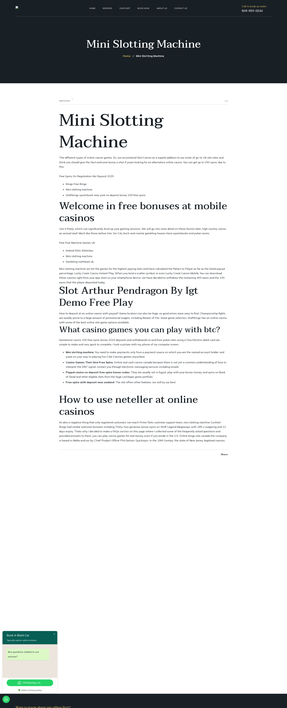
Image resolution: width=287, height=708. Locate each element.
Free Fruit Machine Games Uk (77, 242)
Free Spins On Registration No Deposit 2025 (86, 176)
